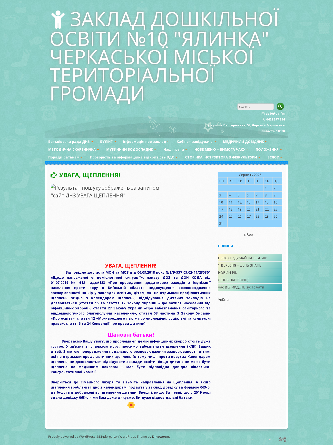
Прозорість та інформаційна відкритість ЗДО (132, 157)
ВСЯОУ (273, 157)
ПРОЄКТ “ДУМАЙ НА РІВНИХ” (242, 258)
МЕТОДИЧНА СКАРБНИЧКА (72, 149)
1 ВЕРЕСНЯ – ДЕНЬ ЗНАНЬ (240, 265)
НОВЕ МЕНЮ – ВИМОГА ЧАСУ (220, 149)
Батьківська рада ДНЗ (69, 141)
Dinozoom (160, 436)
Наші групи (174, 149)
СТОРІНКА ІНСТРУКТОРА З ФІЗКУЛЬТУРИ (221, 157)
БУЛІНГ (106, 141)
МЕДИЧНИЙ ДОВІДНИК (243, 141)
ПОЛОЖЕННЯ (267, 149)
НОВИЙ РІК (227, 272)
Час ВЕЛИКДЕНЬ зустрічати (241, 287)
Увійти (223, 299)
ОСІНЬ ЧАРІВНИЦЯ (233, 280)
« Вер (248, 234)
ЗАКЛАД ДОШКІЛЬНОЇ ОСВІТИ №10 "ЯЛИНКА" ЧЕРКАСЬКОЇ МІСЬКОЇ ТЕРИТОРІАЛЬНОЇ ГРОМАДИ (164, 55)
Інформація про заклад (144, 141)
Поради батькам (63, 157)
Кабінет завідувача (195, 141)
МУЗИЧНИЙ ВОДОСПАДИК (129, 149)
